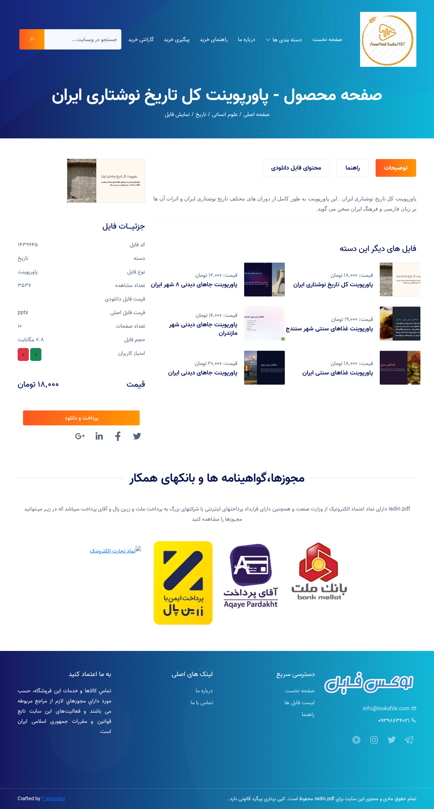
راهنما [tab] (353, 168)
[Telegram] (409, 740)
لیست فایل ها (299, 702)
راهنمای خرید (214, 39)
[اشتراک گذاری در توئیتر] (137, 437)
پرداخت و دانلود (81, 418)
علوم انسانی (225, 114)
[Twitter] (391, 740)
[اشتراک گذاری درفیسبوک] (118, 437)
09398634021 (394, 720)
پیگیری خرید (177, 39)
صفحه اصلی (256, 114)
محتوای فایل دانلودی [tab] (296, 168)
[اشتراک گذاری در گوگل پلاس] (80, 437)
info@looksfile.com (386, 708)
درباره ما (246, 39)
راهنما (308, 714)
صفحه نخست (327, 39)
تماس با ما (202, 702)
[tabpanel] (284, 204)
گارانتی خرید (141, 39)
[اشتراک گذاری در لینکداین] (99, 437)
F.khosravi (53, 798)
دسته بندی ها (287, 39)
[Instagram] (374, 740)
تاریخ (201, 114)
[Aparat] (356, 740)
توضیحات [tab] (396, 168)
